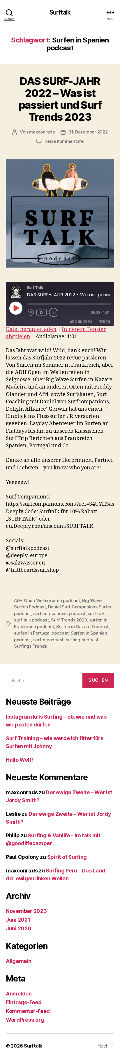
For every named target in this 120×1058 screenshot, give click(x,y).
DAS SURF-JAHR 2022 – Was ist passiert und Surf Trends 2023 (60, 99)
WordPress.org (25, 1020)
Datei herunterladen (31, 329)
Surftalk (60, 12)
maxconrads (41, 132)
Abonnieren (81, 321)
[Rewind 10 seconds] (31, 312)
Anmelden (19, 994)
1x (41, 312)
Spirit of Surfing (67, 857)
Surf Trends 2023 (69, 620)
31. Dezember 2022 (88, 132)
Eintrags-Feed (24, 1002)
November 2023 (26, 911)
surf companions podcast (59, 613)
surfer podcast (48, 639)
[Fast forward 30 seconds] (55, 312)
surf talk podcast (31, 620)
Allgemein (18, 961)
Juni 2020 (18, 928)
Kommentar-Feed (28, 1011)
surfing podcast (82, 639)
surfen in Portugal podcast (41, 633)
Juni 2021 (18, 920)
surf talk (96, 613)
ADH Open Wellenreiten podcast (47, 600)
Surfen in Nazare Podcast (82, 626)
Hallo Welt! (19, 760)
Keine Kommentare (64, 141)
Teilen (104, 321)
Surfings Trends (30, 646)
